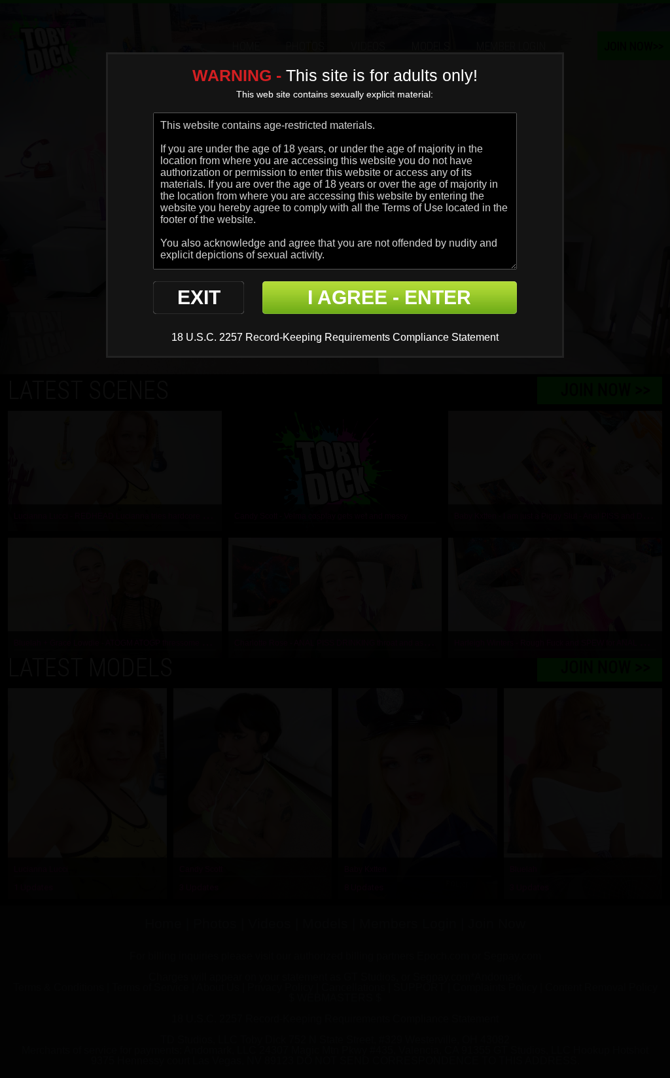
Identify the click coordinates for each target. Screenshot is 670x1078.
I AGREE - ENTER (389, 297)
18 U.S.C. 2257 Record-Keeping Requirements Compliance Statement (335, 337)
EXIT (198, 297)
